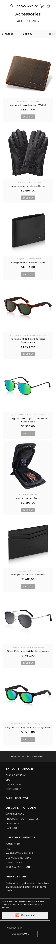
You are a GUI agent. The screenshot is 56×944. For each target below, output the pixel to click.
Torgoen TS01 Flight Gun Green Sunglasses (28, 420)
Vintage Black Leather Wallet (28, 262)
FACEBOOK (12, 828)
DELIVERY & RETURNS (18, 858)
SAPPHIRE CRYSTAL (17, 798)
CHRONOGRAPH (15, 789)
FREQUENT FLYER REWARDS (22, 819)
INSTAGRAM (12, 823)
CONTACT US (13, 844)
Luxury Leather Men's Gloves (28, 186)
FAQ (8, 848)
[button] (6, 6)
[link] (28, 756)
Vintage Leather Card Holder (27, 574)
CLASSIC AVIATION (16, 775)
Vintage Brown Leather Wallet (28, 105)
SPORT (9, 780)
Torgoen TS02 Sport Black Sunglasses (28, 727)
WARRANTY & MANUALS (19, 853)
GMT (8, 793)
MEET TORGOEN (15, 814)
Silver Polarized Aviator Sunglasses (28, 651)
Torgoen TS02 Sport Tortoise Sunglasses (27, 340)
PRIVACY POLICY (15, 862)
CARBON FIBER (14, 784)
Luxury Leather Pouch (28, 498)
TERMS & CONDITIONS (18, 867)
